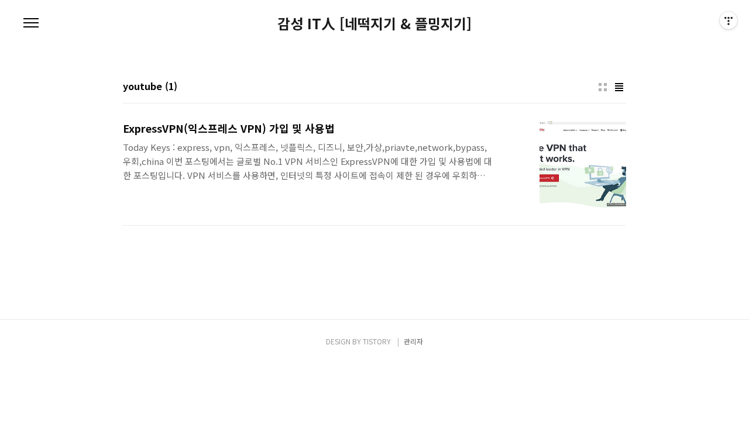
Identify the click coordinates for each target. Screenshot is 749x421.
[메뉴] (31, 23)
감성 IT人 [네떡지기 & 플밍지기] (374, 23)
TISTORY (377, 341)
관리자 (413, 341)
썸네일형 (603, 87)
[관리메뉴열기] (728, 20)
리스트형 (619, 87)
